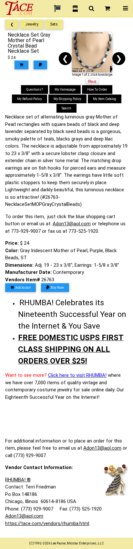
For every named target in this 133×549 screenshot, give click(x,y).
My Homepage (65, 89)
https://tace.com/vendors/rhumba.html (47, 523)
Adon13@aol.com (72, 224)
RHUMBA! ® (18, 480)
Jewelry (31, 24)
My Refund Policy (29, 99)
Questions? (34, 89)
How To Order (97, 89)
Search (66, 108)
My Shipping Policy (67, 99)
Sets (54, 24)
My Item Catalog (104, 99)
